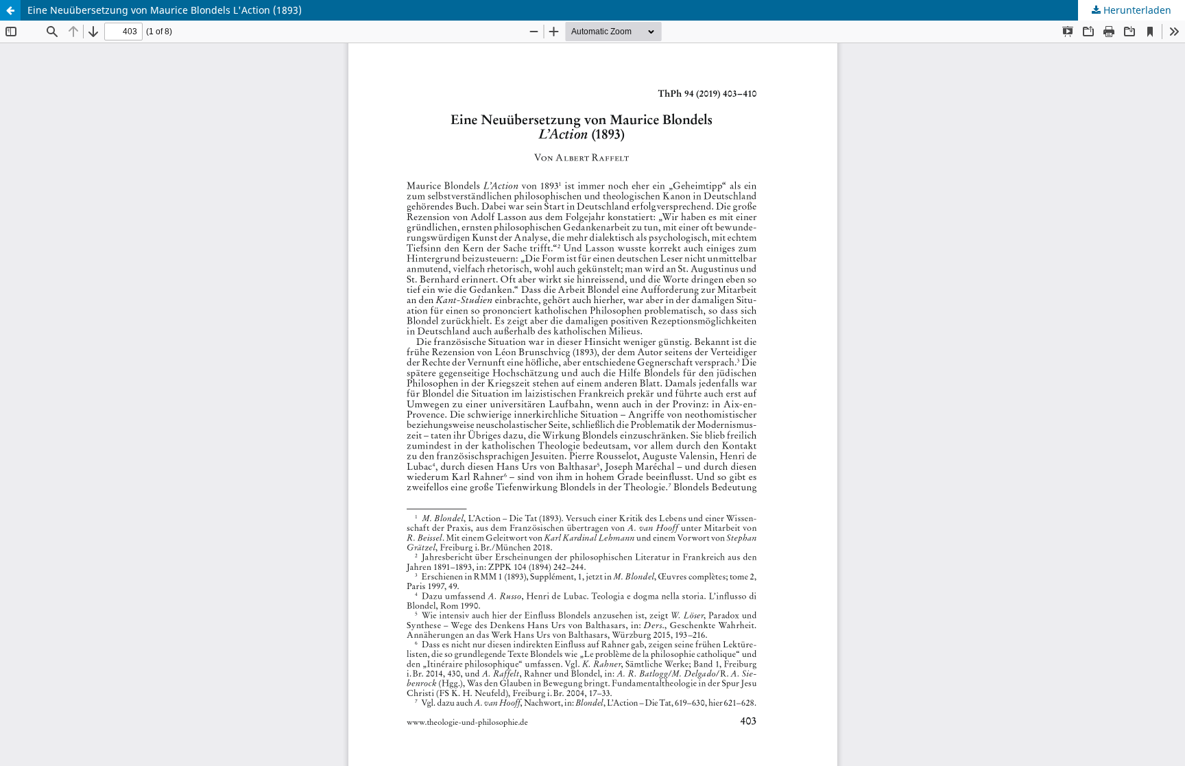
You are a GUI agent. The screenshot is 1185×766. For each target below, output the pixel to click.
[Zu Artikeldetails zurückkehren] (10, 10)
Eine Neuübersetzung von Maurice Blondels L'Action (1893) (164, 9)
